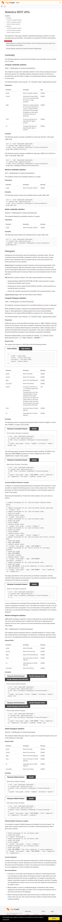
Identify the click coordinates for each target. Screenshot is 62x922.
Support (27, 914)
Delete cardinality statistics (13, 24)
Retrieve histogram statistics (14, 30)
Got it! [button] (54, 918)
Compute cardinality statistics (14, 20)
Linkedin (44, 914)
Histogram (8, 26)
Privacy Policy (54, 914)
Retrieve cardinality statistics (14, 22)
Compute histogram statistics (14, 28)
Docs (17, 2)
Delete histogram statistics (13, 32)
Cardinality (8, 18)
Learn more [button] (6, 919)
